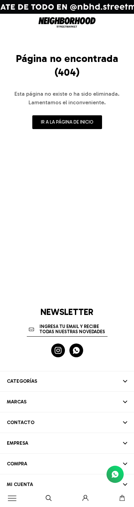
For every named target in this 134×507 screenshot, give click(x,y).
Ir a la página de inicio (67, 122)
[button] (48, 498)
